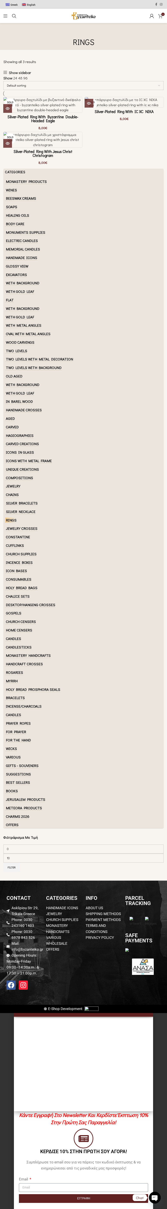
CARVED (12, 426)
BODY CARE (15, 223)
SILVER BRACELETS (22, 503)
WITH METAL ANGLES (23, 325)
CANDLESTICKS (19, 647)
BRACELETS (15, 697)
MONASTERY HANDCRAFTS (28, 655)
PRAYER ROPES (18, 723)
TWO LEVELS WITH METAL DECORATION (39, 359)
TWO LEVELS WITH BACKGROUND (34, 367)
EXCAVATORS (16, 274)
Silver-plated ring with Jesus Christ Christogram (42, 153)
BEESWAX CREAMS (21, 198)
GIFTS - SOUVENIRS (22, 765)
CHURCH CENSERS (21, 621)
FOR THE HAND (18, 740)
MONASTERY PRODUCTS (26, 181)
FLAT (10, 299)
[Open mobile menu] (5, 16)
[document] (83, 1111)
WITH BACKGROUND (22, 282)
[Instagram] (23, 985)
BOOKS (12, 790)
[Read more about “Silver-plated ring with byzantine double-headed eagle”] (7, 108)
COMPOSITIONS (19, 477)
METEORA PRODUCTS (24, 807)
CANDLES (13, 638)
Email (24, 1179)
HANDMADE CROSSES (24, 409)
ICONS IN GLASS (20, 452)
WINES (11, 189)
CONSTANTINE (18, 536)
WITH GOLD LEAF (20, 291)
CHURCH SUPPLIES (21, 553)
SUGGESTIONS (18, 774)
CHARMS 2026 (17, 816)
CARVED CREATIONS (22, 443)
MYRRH (12, 680)
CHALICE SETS (18, 596)
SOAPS (11, 206)
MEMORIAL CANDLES (23, 249)
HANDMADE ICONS (21, 257)
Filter (12, 867)
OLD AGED (14, 376)
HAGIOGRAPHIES (19, 435)
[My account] (151, 16)
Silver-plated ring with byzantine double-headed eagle (42, 118)
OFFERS (12, 824)
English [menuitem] (31, 4)
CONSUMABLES (18, 579)
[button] (83, 1015)
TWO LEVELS (16, 350)
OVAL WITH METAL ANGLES (28, 333)
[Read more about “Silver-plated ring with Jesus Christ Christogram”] (7, 143)
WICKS (11, 748)
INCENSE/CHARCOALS (24, 706)
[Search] (14, 16)
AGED (10, 418)
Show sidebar (20, 72)
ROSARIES (14, 672)
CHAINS (12, 494)
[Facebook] (11, 985)
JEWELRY (13, 486)
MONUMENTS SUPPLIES (25, 232)
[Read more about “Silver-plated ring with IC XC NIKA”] (89, 103)
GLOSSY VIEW (17, 266)
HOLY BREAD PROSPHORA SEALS (33, 689)
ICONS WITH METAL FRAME (29, 460)
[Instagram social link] (161, 4)
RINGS (11, 520)
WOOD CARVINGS (20, 342)
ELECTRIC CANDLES (22, 240)
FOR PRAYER (16, 731)
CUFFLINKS (15, 545)
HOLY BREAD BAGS (21, 587)
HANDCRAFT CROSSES (24, 663)
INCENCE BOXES (19, 562)
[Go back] (83, 31)
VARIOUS (13, 757)
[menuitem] (11, 4)
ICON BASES (16, 570)
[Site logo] (83, 15)
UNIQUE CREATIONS (22, 469)
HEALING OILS (17, 215)
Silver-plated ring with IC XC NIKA (124, 111)
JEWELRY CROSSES (21, 528)
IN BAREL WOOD (19, 401)
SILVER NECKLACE (20, 511)
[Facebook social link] (156, 4)
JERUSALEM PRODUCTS (25, 799)
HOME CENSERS (19, 630)
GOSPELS (13, 613)
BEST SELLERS (18, 782)
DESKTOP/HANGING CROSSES (30, 604)
